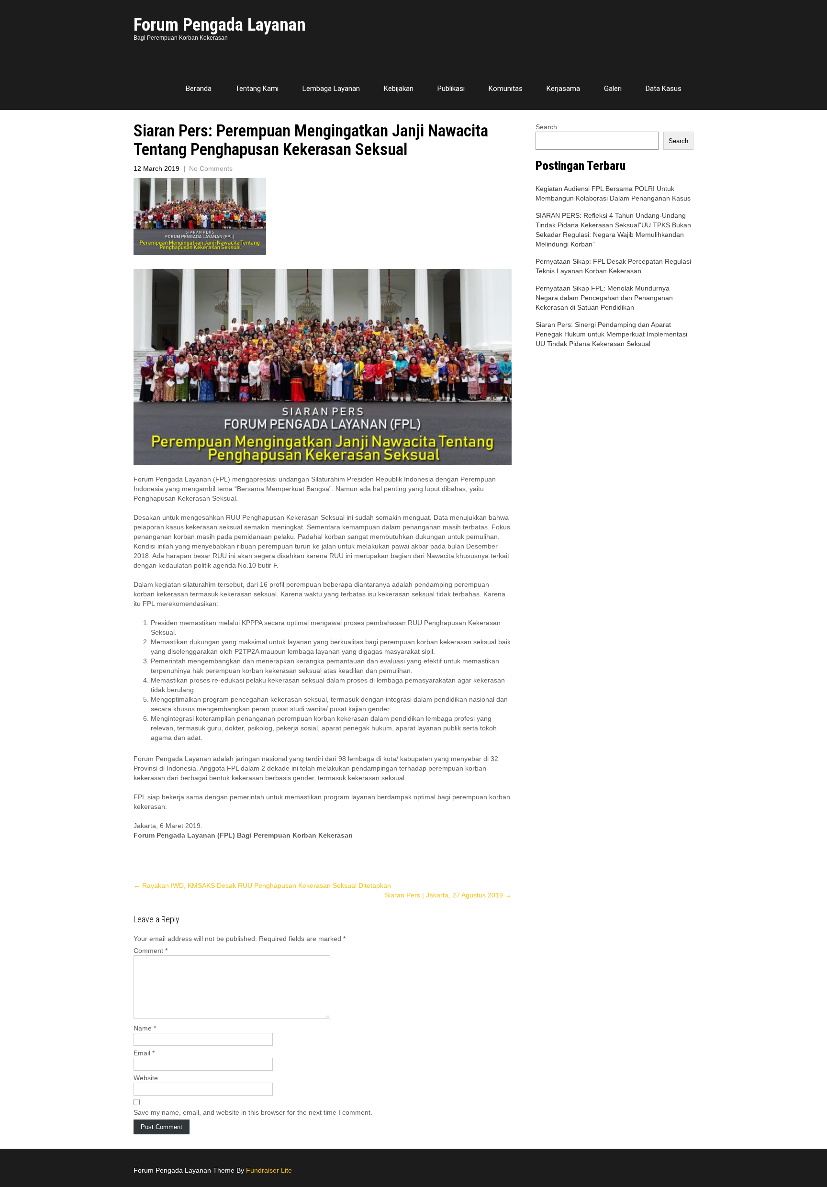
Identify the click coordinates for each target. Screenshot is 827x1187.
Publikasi (451, 88)
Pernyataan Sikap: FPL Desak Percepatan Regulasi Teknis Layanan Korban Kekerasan (613, 266)
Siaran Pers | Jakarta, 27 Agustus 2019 (448, 895)
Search (546, 127)
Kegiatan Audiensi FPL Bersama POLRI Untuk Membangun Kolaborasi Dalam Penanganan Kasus (613, 193)
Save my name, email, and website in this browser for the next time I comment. (253, 1112)
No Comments (211, 168)
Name (145, 1028)
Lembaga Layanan (331, 88)
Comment (151, 950)
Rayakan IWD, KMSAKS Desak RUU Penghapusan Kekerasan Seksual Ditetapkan (262, 885)
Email (144, 1053)
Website (146, 1078)
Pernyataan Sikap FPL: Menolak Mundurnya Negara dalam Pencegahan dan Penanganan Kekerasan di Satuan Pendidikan (604, 297)
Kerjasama (563, 88)
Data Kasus (664, 88)
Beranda (199, 88)
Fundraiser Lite (269, 1170)
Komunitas (506, 88)
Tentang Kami (257, 88)
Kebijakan (399, 88)
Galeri (613, 88)
